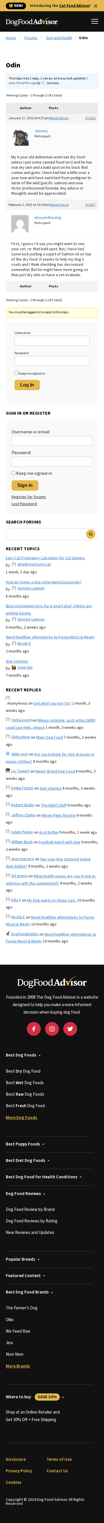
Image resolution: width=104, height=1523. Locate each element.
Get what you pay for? (52, 703)
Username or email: (31, 432)
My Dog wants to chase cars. (51, 900)
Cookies (13, 1482)
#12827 (90, 204)
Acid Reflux (48, 832)
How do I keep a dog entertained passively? (43, 582)
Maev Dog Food (49, 737)
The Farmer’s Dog (22, 1308)
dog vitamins (17, 661)
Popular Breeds (20, 1259)
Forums (31, 38)
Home (11, 38)
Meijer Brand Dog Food (55, 771)
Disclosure (16, 1459)
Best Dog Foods (21, 1055)
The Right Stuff (53, 805)
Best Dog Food (23, 1071)
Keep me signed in (32, 373)
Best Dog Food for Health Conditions (41, 1177)
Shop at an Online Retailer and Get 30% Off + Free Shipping (33, 1416)
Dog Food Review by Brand (30, 1210)
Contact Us (57, 1471)
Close (96, 6)
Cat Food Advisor (74, 5)
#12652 (90, 118)
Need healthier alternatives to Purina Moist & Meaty (50, 637)
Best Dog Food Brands (27, 1292)
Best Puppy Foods (23, 1144)
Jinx (9, 1343)
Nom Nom (14, 1354)
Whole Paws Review (59, 815)
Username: (22, 333)
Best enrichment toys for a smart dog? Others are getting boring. (49, 609)
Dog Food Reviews (23, 1194)
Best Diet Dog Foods (25, 1161)
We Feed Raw (18, 1331)
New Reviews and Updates (30, 1233)
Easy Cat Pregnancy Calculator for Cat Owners (45, 558)
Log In (27, 384)
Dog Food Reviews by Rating (31, 1221)
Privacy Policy (19, 1471)
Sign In (25, 485)
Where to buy (31, 1397)
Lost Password (24, 504)
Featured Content (23, 1276)
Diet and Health (59, 38)
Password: (21, 353)
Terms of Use (59, 1459)
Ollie (10, 1320)
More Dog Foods (21, 1118)
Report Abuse (58, 118)
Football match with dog (59, 842)
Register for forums (29, 497)
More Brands (18, 1366)
